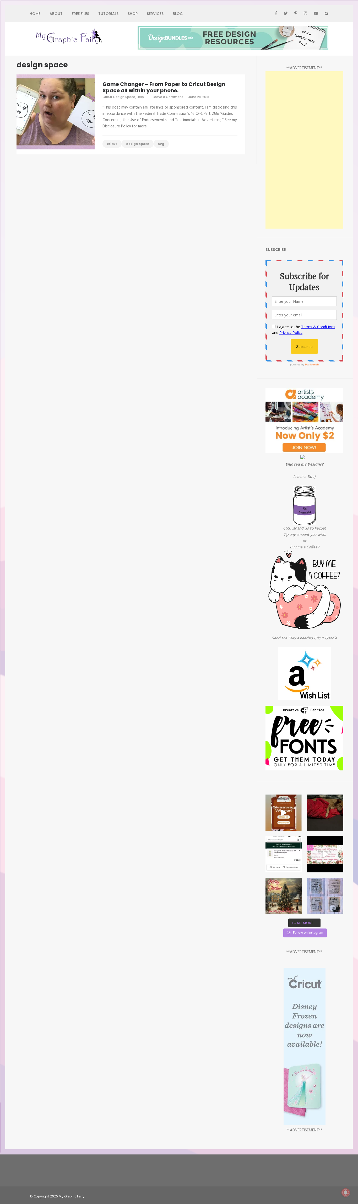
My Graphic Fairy (71, 1197)
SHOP (133, 13)
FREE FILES (80, 13)
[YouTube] (316, 13)
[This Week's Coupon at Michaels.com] (302, 458)
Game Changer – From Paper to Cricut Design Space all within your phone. (163, 87)
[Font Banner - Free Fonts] (304, 769)
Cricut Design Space (118, 97)
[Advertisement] (304, 150)
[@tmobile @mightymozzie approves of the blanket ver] (325, 813)
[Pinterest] (295, 13)
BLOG (178, 13)
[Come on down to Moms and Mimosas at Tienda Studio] (325, 854)
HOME (35, 13)
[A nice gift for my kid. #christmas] (283, 854)
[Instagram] (305, 13)
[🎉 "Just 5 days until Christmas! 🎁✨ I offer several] (325, 896)
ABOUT (56, 13)
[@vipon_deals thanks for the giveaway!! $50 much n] (283, 813)
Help (140, 97)
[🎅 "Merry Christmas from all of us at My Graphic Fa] (283, 896)
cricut (112, 144)
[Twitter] (286, 13)
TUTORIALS (108, 13)
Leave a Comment (168, 97)
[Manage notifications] (345, 1192)
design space (137, 144)
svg (161, 144)
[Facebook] (276, 13)
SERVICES (155, 13)
